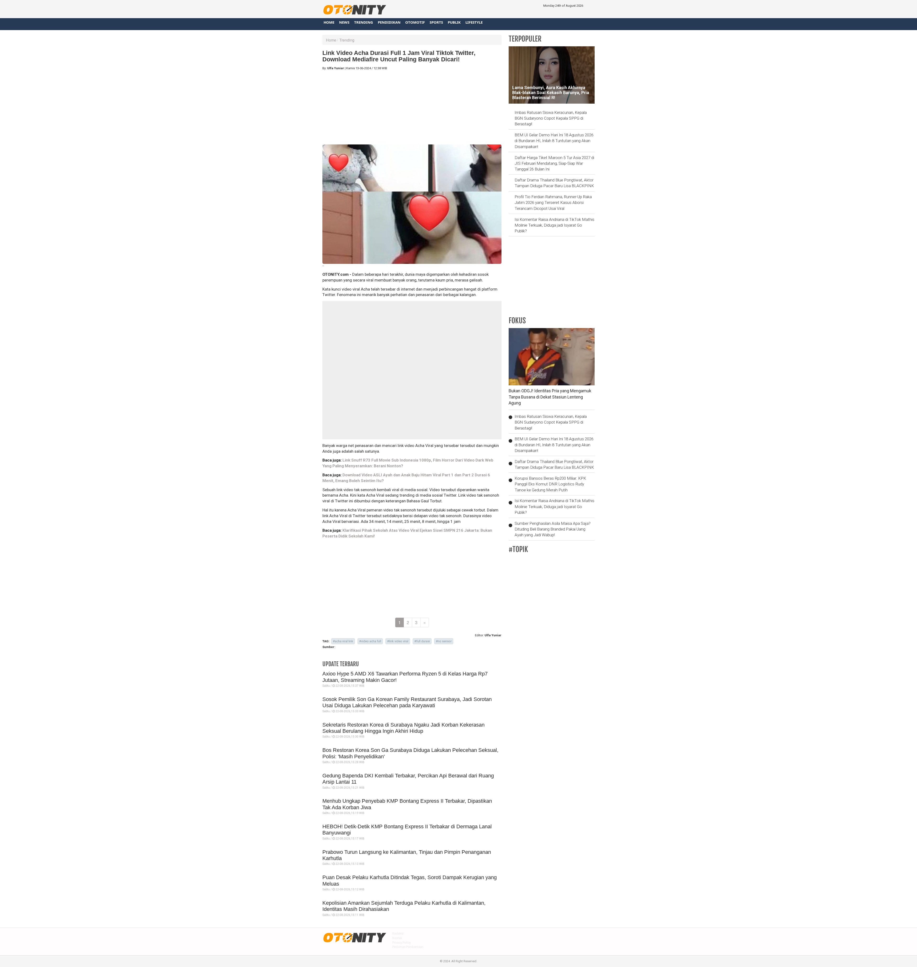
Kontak (397, 938)
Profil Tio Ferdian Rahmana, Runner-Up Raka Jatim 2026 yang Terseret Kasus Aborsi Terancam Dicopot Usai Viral (553, 202)
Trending (363, 22)
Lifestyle (474, 22)
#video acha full (370, 641)
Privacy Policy (401, 942)
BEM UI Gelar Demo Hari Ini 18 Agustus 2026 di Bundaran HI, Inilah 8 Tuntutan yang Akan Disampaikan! (554, 141)
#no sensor (444, 641)
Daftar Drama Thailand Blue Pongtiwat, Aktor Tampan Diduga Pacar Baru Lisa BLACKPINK (554, 183)
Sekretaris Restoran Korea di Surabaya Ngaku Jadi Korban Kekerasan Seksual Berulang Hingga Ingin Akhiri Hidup (403, 728)
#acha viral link (343, 641)
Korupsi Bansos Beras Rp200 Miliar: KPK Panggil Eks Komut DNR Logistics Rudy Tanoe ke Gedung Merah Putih (550, 484)
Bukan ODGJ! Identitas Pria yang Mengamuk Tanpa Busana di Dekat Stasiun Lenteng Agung (550, 396)
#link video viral (397, 641)
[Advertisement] (411, 107)
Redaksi (398, 933)
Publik (454, 22)
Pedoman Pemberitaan (407, 947)
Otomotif (415, 22)
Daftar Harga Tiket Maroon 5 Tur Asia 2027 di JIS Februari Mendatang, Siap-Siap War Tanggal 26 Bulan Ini (554, 163)
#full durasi (422, 641)
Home (329, 22)
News (344, 22)
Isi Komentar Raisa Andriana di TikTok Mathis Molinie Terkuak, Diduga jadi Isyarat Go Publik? (554, 225)
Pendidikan (389, 22)
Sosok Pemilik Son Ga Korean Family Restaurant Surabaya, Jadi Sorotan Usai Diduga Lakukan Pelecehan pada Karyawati (407, 702)
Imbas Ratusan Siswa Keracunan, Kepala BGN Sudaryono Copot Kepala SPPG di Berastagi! (551, 118)
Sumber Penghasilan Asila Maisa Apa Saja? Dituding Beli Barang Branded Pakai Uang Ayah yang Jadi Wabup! (553, 529)
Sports (436, 22)
